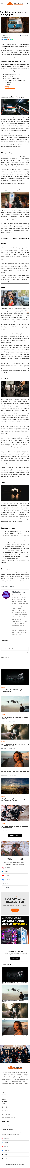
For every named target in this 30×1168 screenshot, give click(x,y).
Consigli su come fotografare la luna (16, 61)
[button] (2, 3)
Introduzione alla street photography (14, 74)
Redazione (5, 1110)
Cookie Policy (5, 1125)
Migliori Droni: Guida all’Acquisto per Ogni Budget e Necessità (14, 718)
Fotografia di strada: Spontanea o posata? (15, 80)
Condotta (7, 86)
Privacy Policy (5, 1121)
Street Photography (7, 586)
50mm (20, 319)
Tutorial (3, 1103)
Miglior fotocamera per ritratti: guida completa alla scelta (15, 772)
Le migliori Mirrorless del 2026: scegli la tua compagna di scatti (13, 690)
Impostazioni (8, 84)
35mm (14, 319)
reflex (28, 311)
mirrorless (9, 347)
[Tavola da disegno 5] (15, 930)
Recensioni (4, 1099)
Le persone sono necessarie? (12, 78)
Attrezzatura (8, 82)
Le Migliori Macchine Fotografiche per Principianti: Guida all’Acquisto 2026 (15, 745)
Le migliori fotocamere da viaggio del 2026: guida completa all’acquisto (14, 827)
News (3, 1097)
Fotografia (4, 1094)
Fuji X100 (12, 349)
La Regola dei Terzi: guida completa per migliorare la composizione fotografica (15, 799)
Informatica (4, 1101)
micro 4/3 (25, 347)
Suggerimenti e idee (10, 88)
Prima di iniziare (9, 76)
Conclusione (8, 89)
